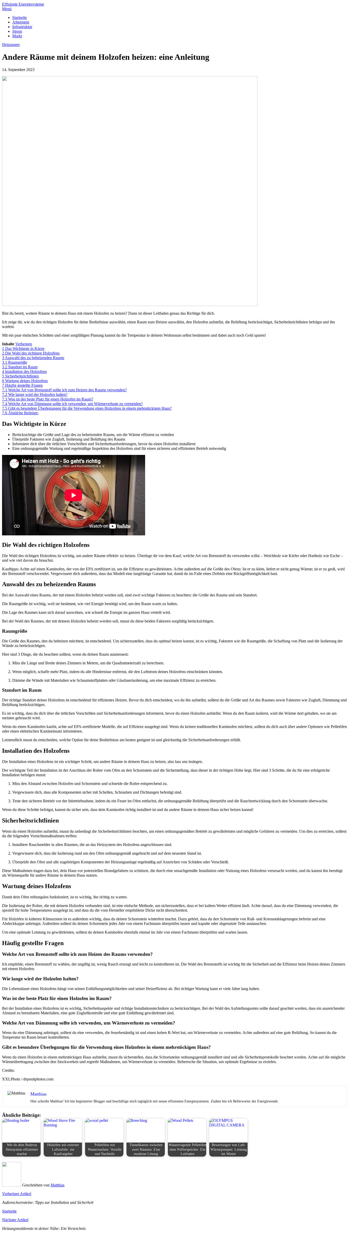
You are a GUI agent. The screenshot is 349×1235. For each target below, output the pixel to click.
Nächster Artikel (15, 1220)
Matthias (57, 1185)
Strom (17, 31)
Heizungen (11, 44)
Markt (17, 36)
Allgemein (20, 22)
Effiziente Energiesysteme (23, 4)
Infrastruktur (22, 27)
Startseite (19, 17)
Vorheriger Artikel (16, 1194)
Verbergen (23, 344)
